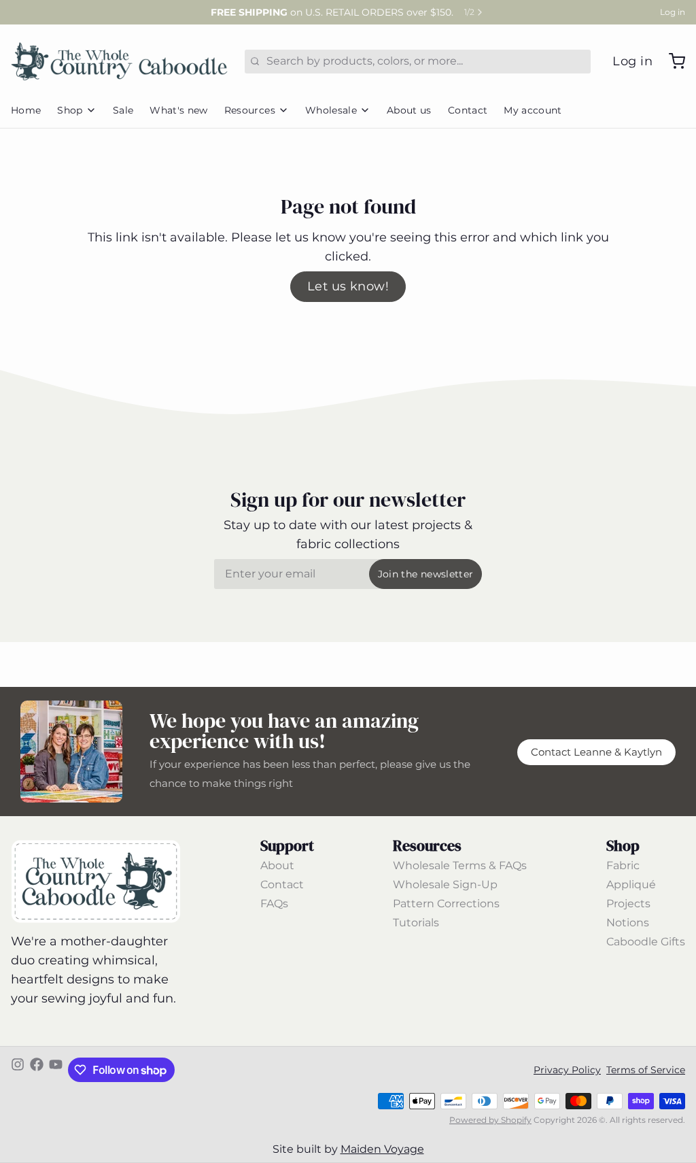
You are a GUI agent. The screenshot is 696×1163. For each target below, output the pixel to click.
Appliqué (631, 884)
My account (533, 110)
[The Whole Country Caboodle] (119, 61)
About (277, 865)
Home (26, 110)
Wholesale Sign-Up (445, 884)
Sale (123, 110)
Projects (628, 903)
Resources (249, 110)
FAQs (274, 903)
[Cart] (671, 61)
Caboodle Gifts (645, 941)
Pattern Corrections (446, 903)
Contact (467, 110)
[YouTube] (56, 1070)
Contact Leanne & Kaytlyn (596, 752)
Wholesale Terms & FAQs (460, 865)
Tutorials (416, 922)
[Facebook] (37, 1070)
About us (409, 110)
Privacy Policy (567, 1070)
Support (287, 845)
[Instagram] (17, 1070)
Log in (672, 12)
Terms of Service (645, 1070)
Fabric (623, 865)
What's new (179, 110)
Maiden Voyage (382, 1149)
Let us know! (348, 286)
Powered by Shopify (490, 1120)
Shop (69, 110)
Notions (627, 922)
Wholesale (331, 110)
